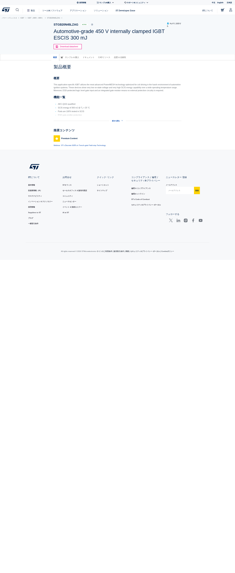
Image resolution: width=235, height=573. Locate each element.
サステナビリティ (35, 196)
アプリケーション (78, 10)
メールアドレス (171, 185)
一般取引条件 (33, 223)
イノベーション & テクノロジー (40, 201)
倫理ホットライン (138, 194)
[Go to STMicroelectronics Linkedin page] (178, 221)
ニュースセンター (69, 201)
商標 (127, 251)
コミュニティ (68, 196)
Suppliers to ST (34, 212)
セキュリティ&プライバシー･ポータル (146, 205)
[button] (17, 10)
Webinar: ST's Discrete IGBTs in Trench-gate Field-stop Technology (80, 145)
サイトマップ (102, 190)
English (220, 2)
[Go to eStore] (222, 10)
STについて (207, 10)
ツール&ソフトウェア (52, 10)
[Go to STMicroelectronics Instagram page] (185, 221)
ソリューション (101, 10)
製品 (33, 10)
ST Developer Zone (125, 10)
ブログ (30, 218)
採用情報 (31, 207)
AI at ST (66, 212)
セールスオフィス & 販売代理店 (75, 190)
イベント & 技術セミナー (72, 207)
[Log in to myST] (230, 10)
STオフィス (67, 185)
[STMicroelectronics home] (6, 10)
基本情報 (31, 185)
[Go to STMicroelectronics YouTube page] (200, 221)
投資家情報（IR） (35, 190)
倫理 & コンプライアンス (141, 188)
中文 (213, 2)
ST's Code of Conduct (140, 199)
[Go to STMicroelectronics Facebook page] (193, 221)
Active (84, 24)
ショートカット (103, 185)
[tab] (55, 57)
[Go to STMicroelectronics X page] (171, 221)
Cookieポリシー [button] (167, 251)
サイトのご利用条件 (105, 251)
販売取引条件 (118, 251)
